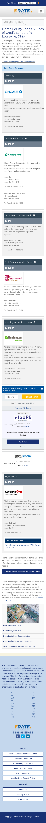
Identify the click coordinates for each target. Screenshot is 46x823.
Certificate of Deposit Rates (23, 778)
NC (12, 700)
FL (34, 692)
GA (12, 692)
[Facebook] (6, 81)
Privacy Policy (23, 794)
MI (33, 708)
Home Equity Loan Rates (23, 763)
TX (33, 700)
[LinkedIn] (13, 81)
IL (33, 695)
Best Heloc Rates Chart (12, 625)
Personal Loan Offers (23, 768)
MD (33, 706)
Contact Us (23, 799)
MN (12, 708)
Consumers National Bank (18, 215)
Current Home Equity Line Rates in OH (22, 571)
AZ (12, 698)
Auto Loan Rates (23, 773)
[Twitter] (9, 81)
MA (33, 698)
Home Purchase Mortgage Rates (23, 754)
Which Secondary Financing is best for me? (19, 646)
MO (33, 714)
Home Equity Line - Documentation (16, 636)
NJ (12, 711)
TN (12, 717)
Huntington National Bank (19, 322)
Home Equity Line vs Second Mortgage (18, 641)
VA (34, 711)
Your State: (12, 3)
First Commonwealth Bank (19, 262)
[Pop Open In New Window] (42, 389)
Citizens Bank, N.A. (14, 138)
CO (33, 717)
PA (12, 706)
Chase (8, 75)
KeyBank (10, 476)
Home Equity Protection (12, 631)
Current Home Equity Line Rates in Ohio (18, 61)
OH (12, 703)
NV (33, 703)
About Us (23, 789)
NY (12, 695)
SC (12, 714)
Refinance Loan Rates (23, 758)
